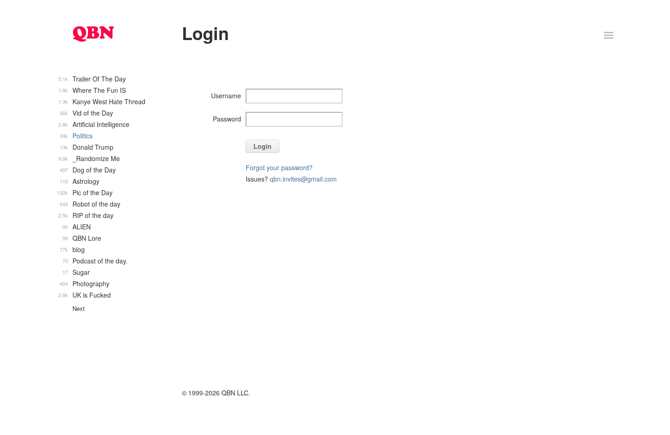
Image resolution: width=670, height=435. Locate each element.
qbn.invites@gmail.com (303, 178)
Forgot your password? (279, 167)
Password (227, 119)
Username (226, 95)
